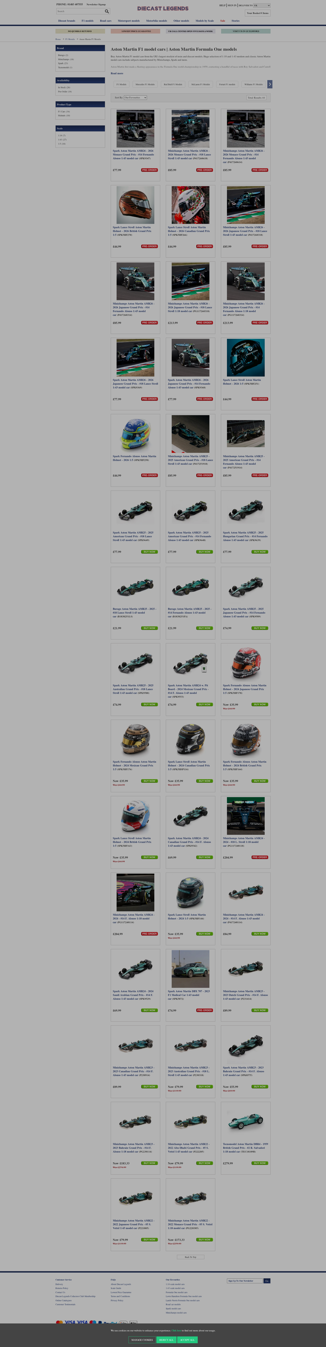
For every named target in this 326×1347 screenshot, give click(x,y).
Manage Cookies (142, 1340)
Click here (176, 1330)
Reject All (166, 1340)
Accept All (187, 1340)
